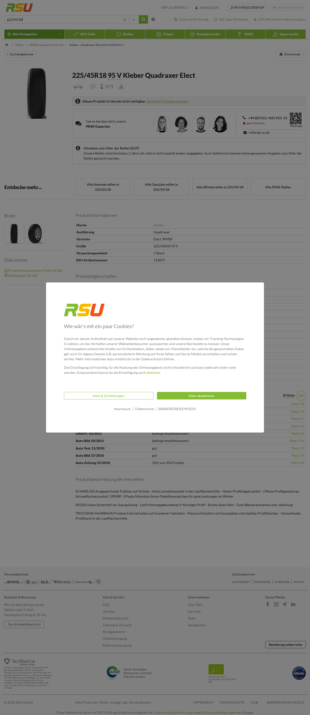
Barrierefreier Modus (177, 409)
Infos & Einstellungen (108, 396)
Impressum (122, 409)
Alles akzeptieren (201, 396)
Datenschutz (144, 409)
